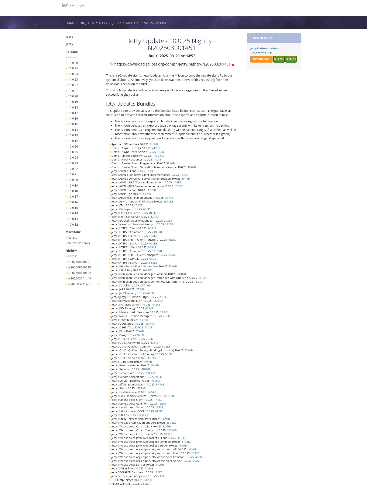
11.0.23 (73, 79)
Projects (86, 23)
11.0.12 (73, 141)
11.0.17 (73, 113)
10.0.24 (73, 157)
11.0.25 (73, 68)
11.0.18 (73, 107)
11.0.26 (73, 63)
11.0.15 (73, 124)
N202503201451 (155, 23)
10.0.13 (73, 219)
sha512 (291, 59)
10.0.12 (73, 224)
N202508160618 (79, 267)
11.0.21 (73, 91)
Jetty (103, 23)
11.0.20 (73, 96)
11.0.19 (73, 102)
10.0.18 (73, 191)
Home (70, 23)
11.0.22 (73, 85)
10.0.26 (73, 146)
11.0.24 (73, 74)
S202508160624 (79, 243)
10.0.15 (73, 208)
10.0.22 (73, 169)
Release (72, 52)
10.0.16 (73, 202)
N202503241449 (79, 278)
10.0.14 (73, 213)
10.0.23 (73, 163)
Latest (72, 57)
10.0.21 (73, 174)
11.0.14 (73, 130)
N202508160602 (79, 273)
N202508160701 (79, 262)
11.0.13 (73, 135)
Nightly (132, 23)
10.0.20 (73, 180)
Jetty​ (116, 23)
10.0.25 (73, 152)
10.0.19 (73, 185)
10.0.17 (73, 196)
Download (261, 59)
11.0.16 (73, 118)
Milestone (73, 232)
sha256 (279, 59)
